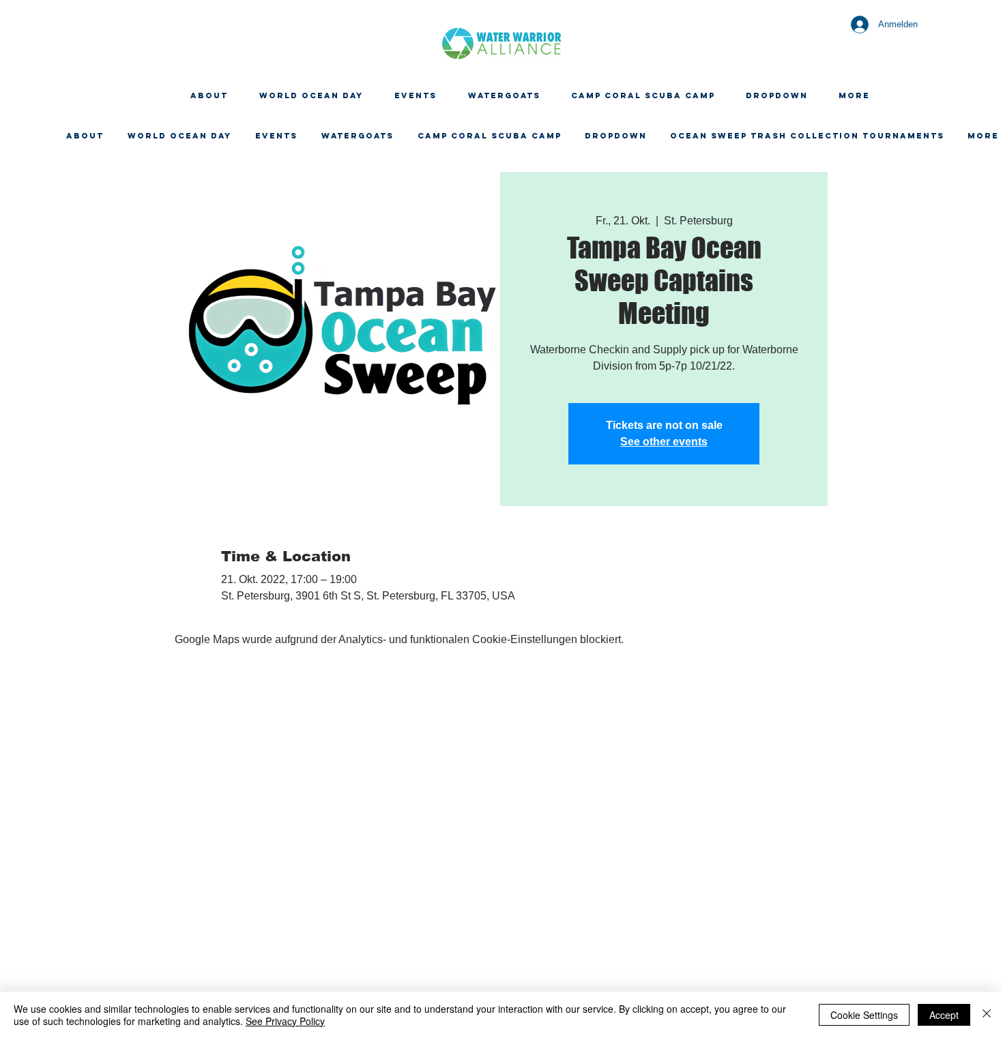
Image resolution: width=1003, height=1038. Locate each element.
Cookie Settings (864, 1015)
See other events (664, 441)
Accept (944, 1015)
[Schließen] (986, 1015)
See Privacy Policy (285, 1021)
